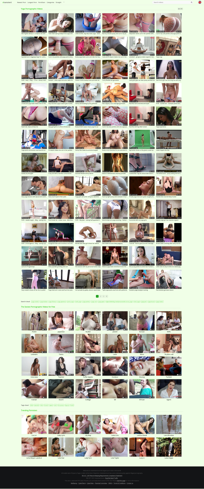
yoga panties (86, 301)
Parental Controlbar (101, 483)
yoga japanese (62, 301)
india (31, 405)
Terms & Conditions (119, 483)
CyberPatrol (82, 483)
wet (55, 405)
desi (42, 405)
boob (72, 405)
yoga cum (94, 301)
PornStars (41, 2)
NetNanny (74, 483)
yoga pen (143, 301)
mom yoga (137, 301)
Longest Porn (32, 2)
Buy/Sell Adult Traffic (111, 478)
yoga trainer (159, 301)
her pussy (61, 405)
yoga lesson (151, 301)
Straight (58, 2)
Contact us (130, 483)
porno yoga (70, 301)
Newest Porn (21, 2)
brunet (46, 405)
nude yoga (78, 301)
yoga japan (101, 301)
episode (36, 405)
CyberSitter (90, 483)
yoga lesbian (43, 301)
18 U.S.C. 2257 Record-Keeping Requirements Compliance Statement (102, 476)
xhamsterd (7, 2)
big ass (67, 405)
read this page (121, 481)
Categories (50, 2)
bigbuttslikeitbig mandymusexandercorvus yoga (119, 301)
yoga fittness (52, 301)
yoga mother (35, 301)
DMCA (110, 483)
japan (51, 405)
